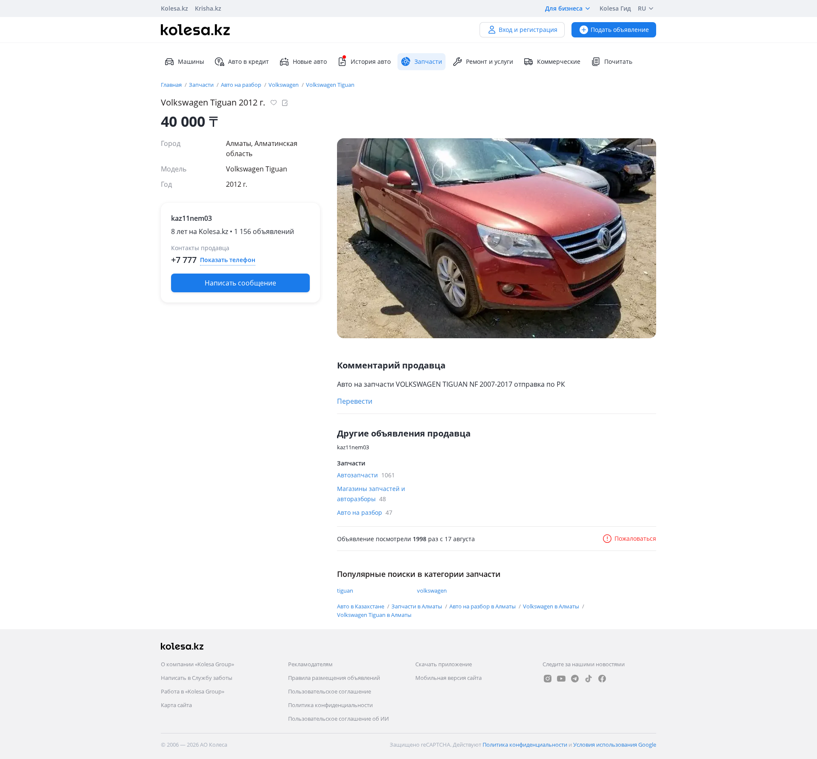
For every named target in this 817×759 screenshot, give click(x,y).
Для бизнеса (564, 8)
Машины (191, 61)
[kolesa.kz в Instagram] (548, 678)
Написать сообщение (240, 283)
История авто (371, 61)
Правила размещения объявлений (334, 678)
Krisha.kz (208, 8)
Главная (172, 84)
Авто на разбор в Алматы (483, 606)
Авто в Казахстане (361, 606)
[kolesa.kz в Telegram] (575, 678)
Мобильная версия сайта (448, 678)
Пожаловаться (635, 538)
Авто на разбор (242, 84)
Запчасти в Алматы (417, 606)
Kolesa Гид (615, 8)
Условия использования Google (614, 744)
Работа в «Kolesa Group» (192, 691)
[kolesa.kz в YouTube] (561, 678)
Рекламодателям (310, 664)
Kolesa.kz (174, 8)
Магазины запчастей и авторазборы (371, 494)
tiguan (345, 590)
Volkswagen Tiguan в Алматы (374, 615)
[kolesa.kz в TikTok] (588, 678)
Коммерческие (558, 61)
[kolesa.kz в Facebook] (602, 678)
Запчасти (202, 84)
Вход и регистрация (528, 30)
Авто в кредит (248, 61)
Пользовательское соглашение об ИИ (338, 718)
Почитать (618, 61)
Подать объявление (620, 30)
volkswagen (432, 590)
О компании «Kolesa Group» (197, 664)
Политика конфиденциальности (330, 705)
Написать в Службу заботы (196, 678)
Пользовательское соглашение (329, 691)
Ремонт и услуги (489, 61)
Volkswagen (284, 84)
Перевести (354, 401)
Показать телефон (227, 260)
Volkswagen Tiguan (330, 84)
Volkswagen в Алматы (551, 606)
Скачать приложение (443, 664)
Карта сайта (176, 705)
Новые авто (310, 61)
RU (642, 8)
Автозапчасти (366, 475)
